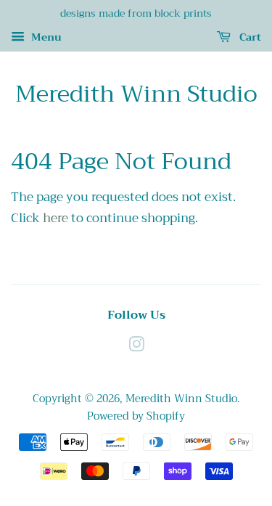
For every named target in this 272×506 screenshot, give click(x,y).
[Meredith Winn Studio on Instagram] (136, 347)
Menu (45, 37)
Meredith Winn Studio (136, 94)
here (55, 218)
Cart (248, 37)
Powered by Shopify (136, 416)
